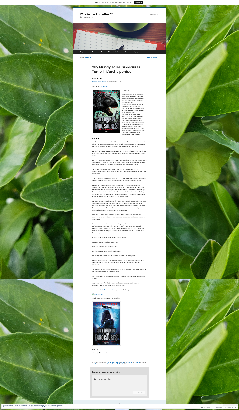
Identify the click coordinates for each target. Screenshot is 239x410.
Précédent (148, 57)
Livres (87, 51)
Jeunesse (117, 362)
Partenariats (128, 362)
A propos (136, 51)
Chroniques (95, 51)
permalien (142, 363)
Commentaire (139, 392)
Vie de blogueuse (117, 51)
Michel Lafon (105, 86)
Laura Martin (104, 363)
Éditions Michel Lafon (99, 82)
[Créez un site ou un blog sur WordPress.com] (119, 403)
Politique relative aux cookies (51, 406)
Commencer (138, 2)
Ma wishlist (128, 51)
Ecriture (103, 51)
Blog (81, 51)
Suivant (156, 57)
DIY (109, 51)
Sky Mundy (120, 363)
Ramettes (137, 362)
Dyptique (97, 363)
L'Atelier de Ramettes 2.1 (96, 14)
